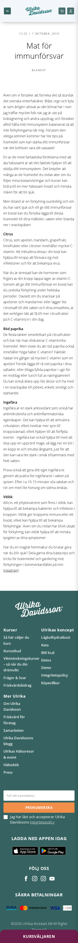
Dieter (46, 667)
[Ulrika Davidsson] (26, 879)
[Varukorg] (61, 11)
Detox (46, 660)
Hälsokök (11, 764)
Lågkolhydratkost (55, 637)
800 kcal (47, 652)
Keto (45, 645)
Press (8, 772)
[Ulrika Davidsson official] (35, 879)
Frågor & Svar (14, 677)
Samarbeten (13, 730)
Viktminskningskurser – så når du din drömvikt (21, 664)
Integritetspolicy (54, 675)
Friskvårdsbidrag (17, 685)
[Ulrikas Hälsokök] (52, 879)
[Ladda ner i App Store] (25, 851)
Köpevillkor (50, 683)
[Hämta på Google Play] (53, 851)
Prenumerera (39, 807)
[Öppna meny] (7, 11)
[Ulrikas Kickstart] (43, 879)
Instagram (10, 570)
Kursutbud (12, 651)
